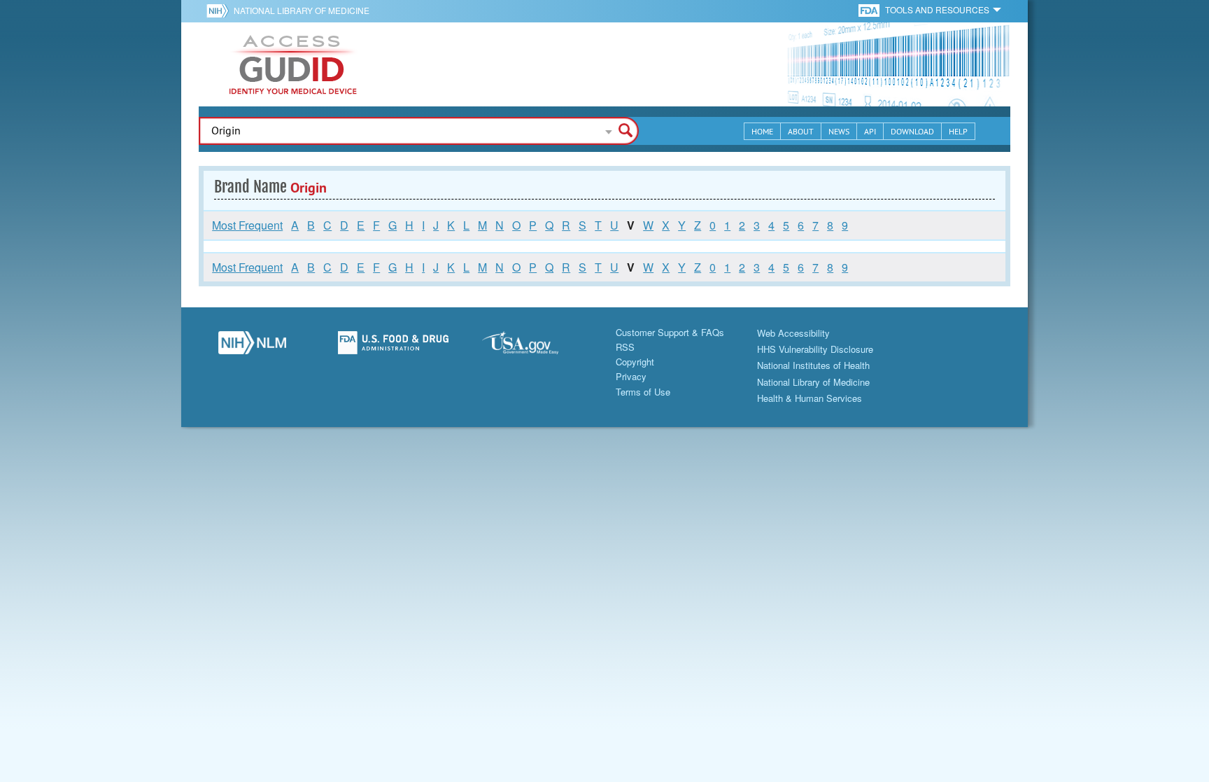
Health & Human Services (809, 398)
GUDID (293, 64)
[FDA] (870, 9)
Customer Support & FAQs (670, 332)
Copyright (635, 361)
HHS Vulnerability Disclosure (815, 349)
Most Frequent (247, 225)
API (870, 131)
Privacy (631, 376)
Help (958, 131)
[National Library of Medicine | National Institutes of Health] (252, 346)
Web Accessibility (793, 333)
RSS (625, 347)
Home (762, 131)
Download (912, 131)
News (838, 131)
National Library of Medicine (301, 10)
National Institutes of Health (813, 365)
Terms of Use (643, 391)
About (801, 131)
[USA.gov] (534, 346)
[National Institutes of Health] (220, 10)
